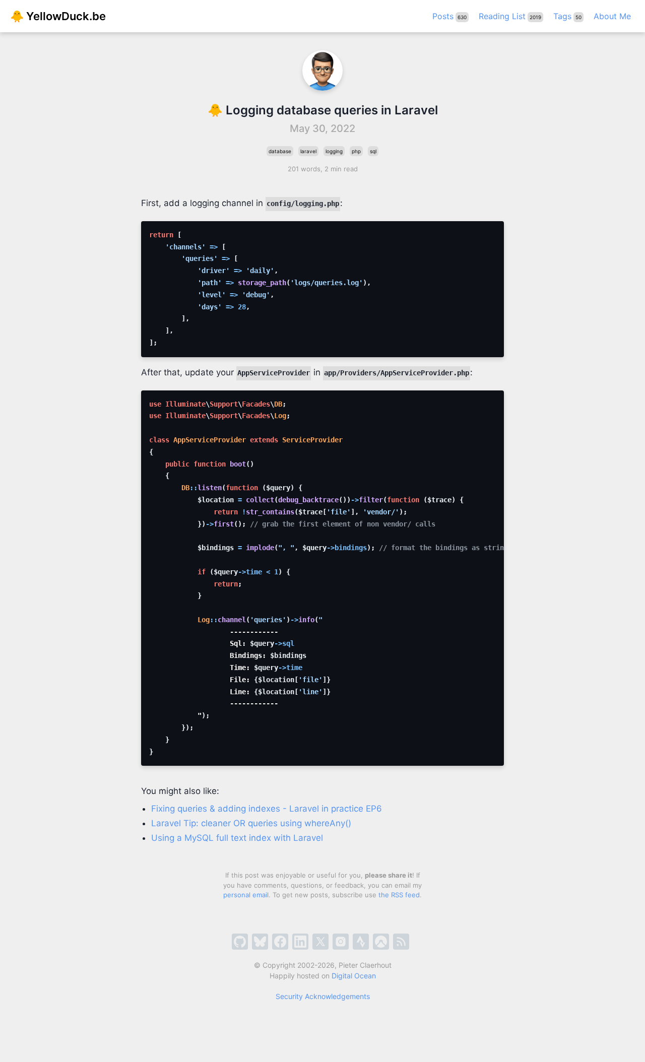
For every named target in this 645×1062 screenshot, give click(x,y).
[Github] (240, 942)
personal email (246, 895)
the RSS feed (399, 895)
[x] (320, 942)
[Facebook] (280, 942)
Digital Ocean (354, 975)
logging (334, 151)
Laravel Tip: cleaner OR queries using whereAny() (251, 823)
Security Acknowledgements (323, 996)
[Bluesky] (260, 942)
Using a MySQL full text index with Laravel (237, 838)
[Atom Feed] (401, 942)
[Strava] (361, 942)
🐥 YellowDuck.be (58, 16)
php (356, 151)
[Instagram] (341, 942)
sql (373, 151)
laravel (308, 151)
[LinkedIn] (300, 942)
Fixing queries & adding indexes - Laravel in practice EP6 (266, 809)
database (280, 151)
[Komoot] (381, 942)
